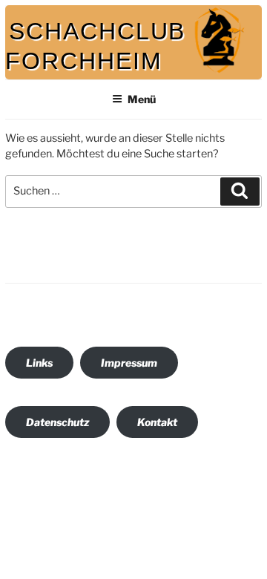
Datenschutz (57, 422)
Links (39, 362)
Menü (142, 99)
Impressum (129, 362)
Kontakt (157, 422)
